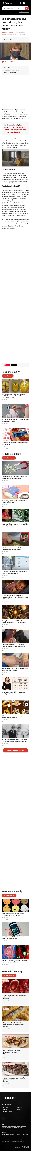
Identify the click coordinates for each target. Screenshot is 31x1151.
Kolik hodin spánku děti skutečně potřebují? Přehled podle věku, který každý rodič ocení (15, 597)
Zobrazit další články (15, 750)
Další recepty (8, 975)
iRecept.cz (4, 32)
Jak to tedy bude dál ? (11, 72)
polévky (8, 1118)
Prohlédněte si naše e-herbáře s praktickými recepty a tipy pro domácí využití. (15, 129)
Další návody (8, 895)
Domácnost (13, 1126)
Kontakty (5, 1107)
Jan (4, 39)
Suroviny (23, 1134)
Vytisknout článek (10, 61)
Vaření (13, 1127)
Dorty (12, 1118)
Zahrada (17, 1127)
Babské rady (4, 1126)
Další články (7, 376)
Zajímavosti (18, 1134)
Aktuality (3, 1134)
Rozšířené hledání (24, 12)
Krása (9, 1126)
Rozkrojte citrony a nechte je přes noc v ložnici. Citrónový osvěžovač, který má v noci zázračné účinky (14, 396)
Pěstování (9, 1127)
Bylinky (7, 1134)
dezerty (6, 981)
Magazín (11, 32)
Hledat (27, 8)
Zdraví (21, 1127)
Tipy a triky (4, 1127)
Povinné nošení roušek (13, 70)
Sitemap (19, 1109)
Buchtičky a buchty (9, 1036)
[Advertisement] (15, 91)
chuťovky (4, 1118)
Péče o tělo (23, 1126)
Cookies (19, 1107)
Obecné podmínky (8, 1111)
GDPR (5, 1109)
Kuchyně (18, 1126)
